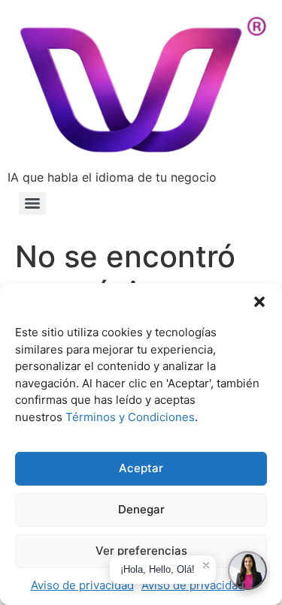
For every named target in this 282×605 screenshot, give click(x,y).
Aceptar (141, 468)
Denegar (141, 509)
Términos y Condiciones (130, 417)
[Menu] (32, 203)
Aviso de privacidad (82, 585)
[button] (259, 301)
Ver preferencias (141, 550)
